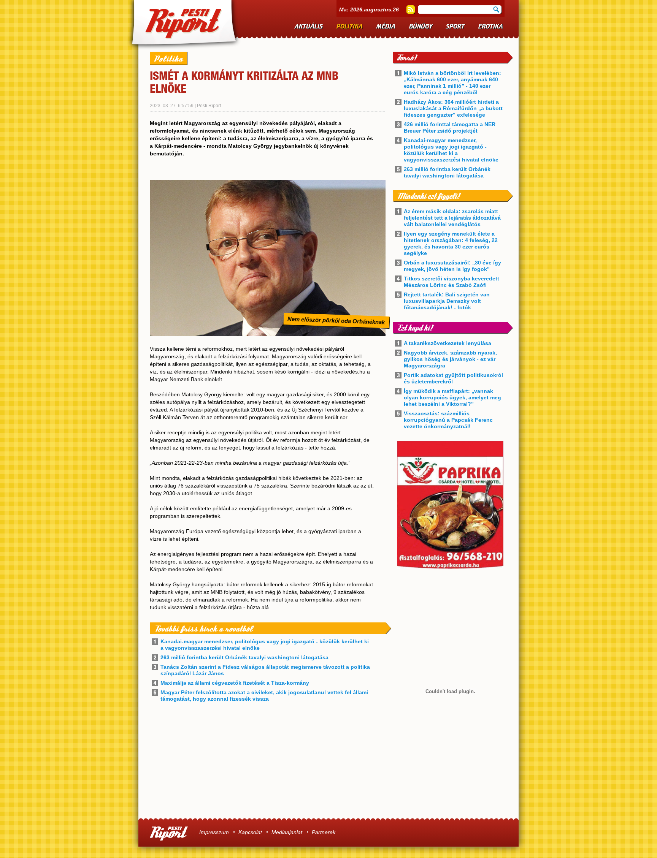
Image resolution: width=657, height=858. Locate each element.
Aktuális (309, 26)
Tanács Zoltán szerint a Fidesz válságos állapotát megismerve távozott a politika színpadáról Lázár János (265, 670)
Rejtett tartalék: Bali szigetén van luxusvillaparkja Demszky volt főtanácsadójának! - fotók (447, 300)
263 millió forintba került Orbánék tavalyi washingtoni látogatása (244, 657)
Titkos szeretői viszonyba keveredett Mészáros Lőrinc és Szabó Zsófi (451, 281)
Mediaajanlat (286, 832)
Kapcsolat (250, 832)
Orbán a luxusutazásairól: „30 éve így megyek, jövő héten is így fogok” (452, 266)
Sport (455, 26)
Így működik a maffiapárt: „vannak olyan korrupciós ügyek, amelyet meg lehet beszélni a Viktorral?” (452, 397)
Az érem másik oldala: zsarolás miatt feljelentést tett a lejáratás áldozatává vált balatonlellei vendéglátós (452, 217)
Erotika (490, 26)
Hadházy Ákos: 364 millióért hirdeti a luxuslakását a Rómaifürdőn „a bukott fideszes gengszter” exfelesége (453, 108)
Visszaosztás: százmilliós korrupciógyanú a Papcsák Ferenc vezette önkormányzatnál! (448, 419)
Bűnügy (420, 26)
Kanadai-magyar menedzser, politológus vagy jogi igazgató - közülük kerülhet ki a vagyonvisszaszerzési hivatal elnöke (264, 644)
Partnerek (323, 832)
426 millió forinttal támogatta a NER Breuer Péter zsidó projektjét (449, 127)
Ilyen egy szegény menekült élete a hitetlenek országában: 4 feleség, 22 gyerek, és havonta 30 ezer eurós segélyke (451, 243)
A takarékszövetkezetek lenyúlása (447, 343)
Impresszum (214, 832)
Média (385, 26)
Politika (349, 26)
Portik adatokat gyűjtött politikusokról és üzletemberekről (453, 378)
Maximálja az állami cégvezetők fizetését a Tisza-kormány (234, 683)
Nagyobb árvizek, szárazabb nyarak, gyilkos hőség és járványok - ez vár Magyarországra (450, 359)
